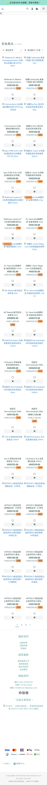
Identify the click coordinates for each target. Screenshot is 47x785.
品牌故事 (23, 642)
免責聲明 (23, 669)
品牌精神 (23, 645)
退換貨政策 (23, 663)
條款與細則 (23, 666)
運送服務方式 (23, 661)
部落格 (23, 648)
